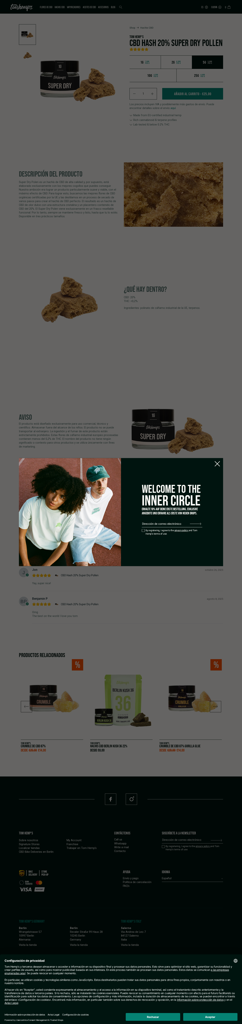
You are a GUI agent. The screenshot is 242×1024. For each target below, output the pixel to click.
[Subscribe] (195, 524)
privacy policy (181, 530)
